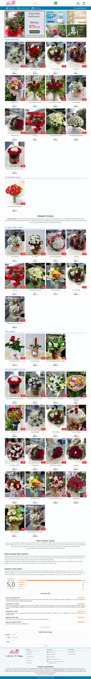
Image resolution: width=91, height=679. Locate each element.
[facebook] (6, 656)
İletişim (28, 658)
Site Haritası (29, 662)
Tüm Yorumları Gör (45, 627)
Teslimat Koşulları (72, 654)
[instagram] (10, 656)
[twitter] (8, 656)
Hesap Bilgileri (30, 652)
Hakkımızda (29, 654)
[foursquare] (17, 656)
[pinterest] (15, 656)
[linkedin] (22, 656)
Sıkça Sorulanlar (30, 656)
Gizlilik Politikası (72, 652)
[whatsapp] (13, 656)
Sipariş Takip (29, 660)
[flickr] (20, 656)
